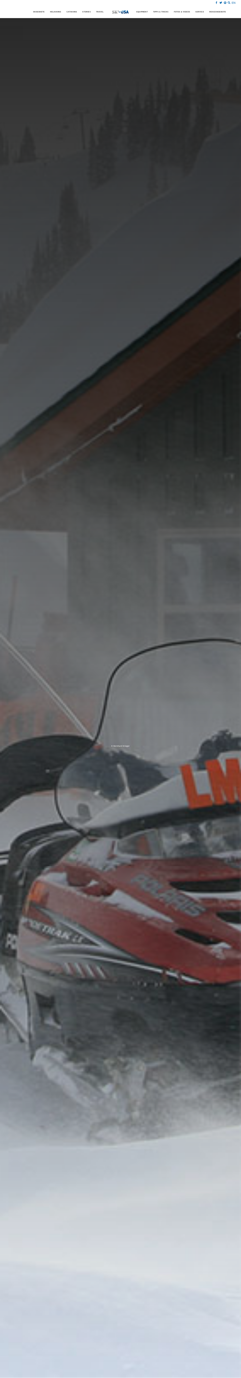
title (92, 688)
